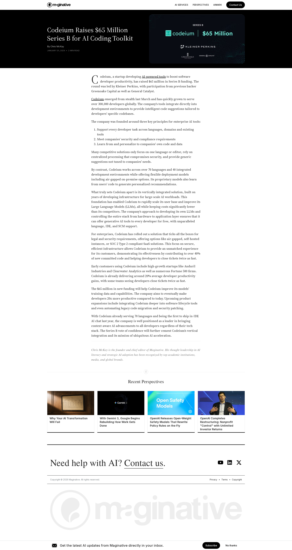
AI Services (181, 4)
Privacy (213, 479)
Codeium (97, 99)
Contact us (143, 462)
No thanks (231, 545)
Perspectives (201, 4)
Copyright (237, 479)
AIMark (217, 4)
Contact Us (235, 4)
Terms (224, 479)
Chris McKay (57, 46)
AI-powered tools (154, 76)
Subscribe (211, 545)
